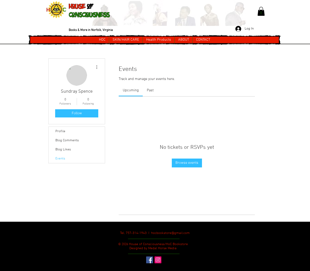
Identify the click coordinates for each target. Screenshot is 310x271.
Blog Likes (63, 149)
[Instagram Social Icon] (158, 259)
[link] (131, 90)
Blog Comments (67, 140)
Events (60, 159)
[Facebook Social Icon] (149, 259)
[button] (261, 11)
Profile (60, 131)
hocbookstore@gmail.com (170, 233)
